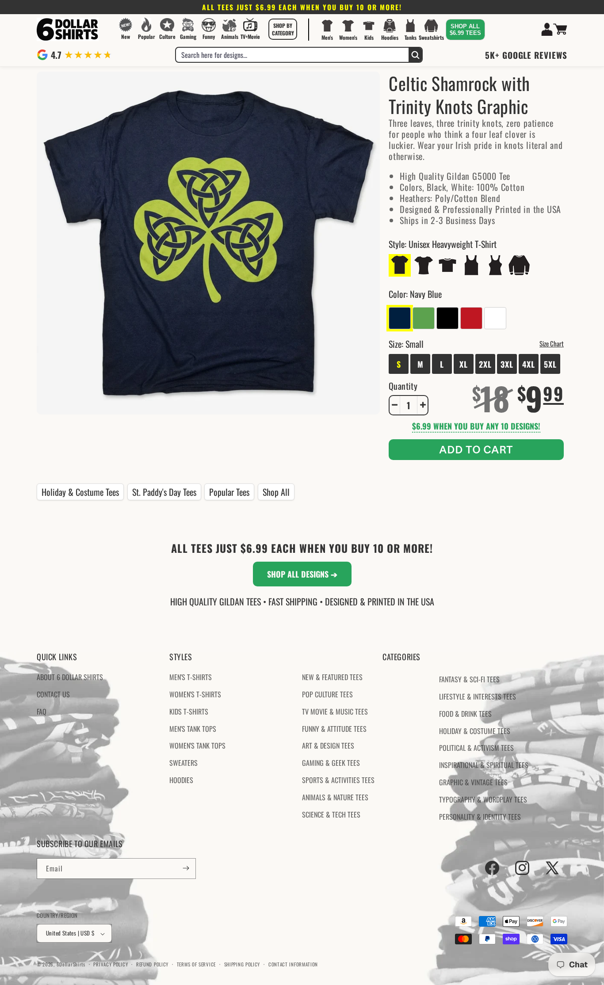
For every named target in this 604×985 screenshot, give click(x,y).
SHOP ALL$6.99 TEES (465, 29)
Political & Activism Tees (476, 748)
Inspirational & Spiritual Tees (483, 765)
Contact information (293, 964)
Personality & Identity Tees (480, 816)
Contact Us (53, 694)
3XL (507, 363)
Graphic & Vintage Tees (473, 782)
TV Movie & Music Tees (335, 711)
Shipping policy (242, 964)
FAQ (41, 711)
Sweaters (183, 763)
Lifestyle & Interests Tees (477, 696)
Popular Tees (229, 491)
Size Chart (551, 343)
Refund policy (152, 964)
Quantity (403, 385)
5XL (550, 363)
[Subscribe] (185, 868)
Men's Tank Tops (192, 728)
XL (463, 363)
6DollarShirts (71, 964)
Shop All (276, 491)
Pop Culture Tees (327, 694)
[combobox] (292, 55)
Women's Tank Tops (197, 746)
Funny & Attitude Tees (334, 728)
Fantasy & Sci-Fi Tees (469, 679)
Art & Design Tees (328, 746)
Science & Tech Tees (331, 814)
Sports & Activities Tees (338, 780)
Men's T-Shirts (190, 677)
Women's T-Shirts (195, 694)
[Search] (415, 55)
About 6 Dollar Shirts (70, 677)
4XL (528, 363)
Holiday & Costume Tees (80, 491)
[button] (283, 29)
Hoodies (181, 780)
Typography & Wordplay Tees (483, 799)
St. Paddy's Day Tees (164, 491)
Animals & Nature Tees (335, 797)
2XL (485, 363)
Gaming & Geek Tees (331, 763)
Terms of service (196, 964)
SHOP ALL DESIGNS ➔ (302, 574)
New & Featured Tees (332, 677)
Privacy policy (110, 964)
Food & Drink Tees (465, 713)
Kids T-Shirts (188, 711)
